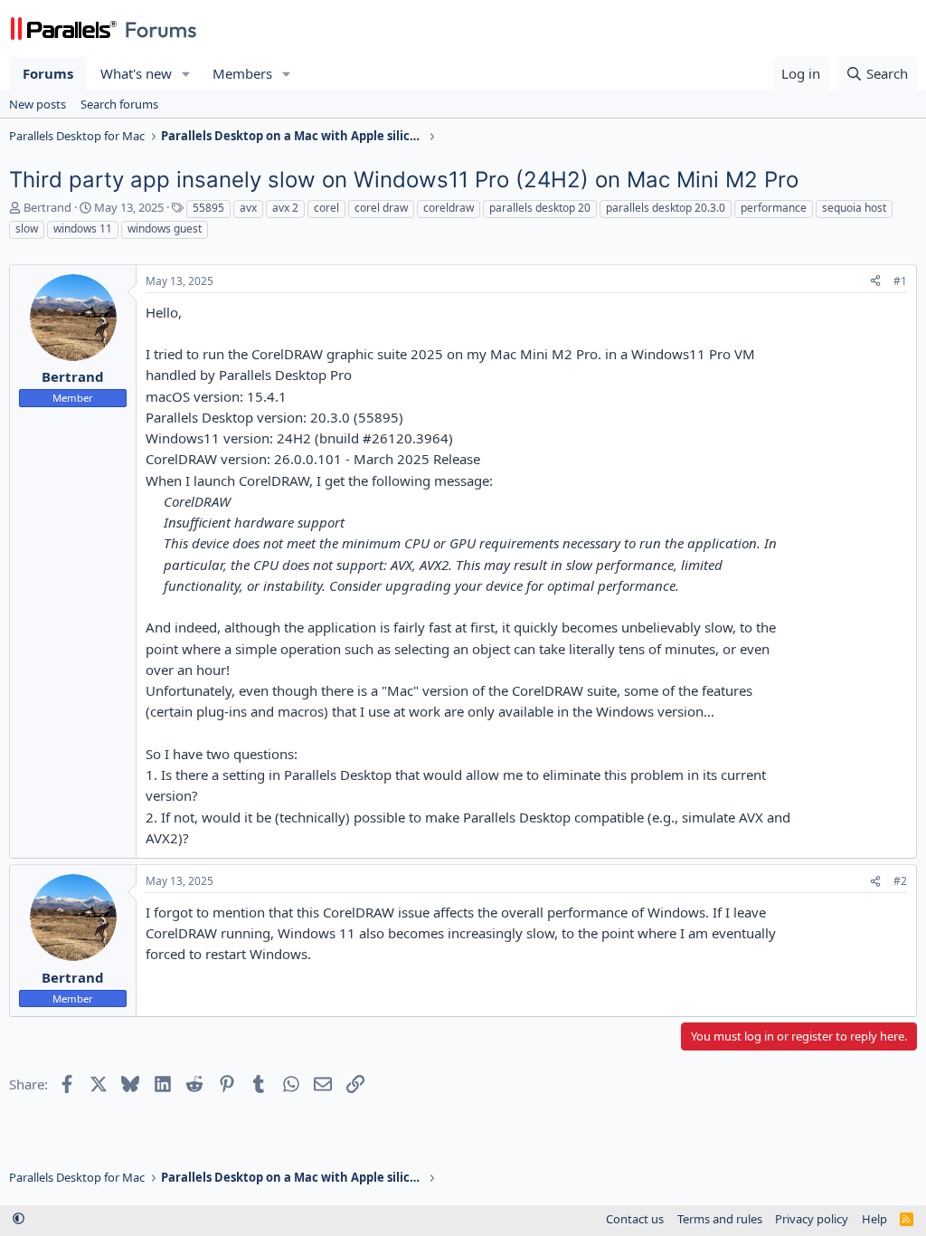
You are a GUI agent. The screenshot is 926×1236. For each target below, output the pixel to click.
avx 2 (285, 207)
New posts (37, 104)
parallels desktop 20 (540, 207)
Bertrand (47, 207)
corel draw (381, 207)
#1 (900, 281)
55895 (208, 207)
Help (874, 1219)
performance (774, 207)
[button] (186, 73)
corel (326, 207)
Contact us (635, 1219)
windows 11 (82, 228)
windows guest (165, 228)
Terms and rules (719, 1219)
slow (26, 228)
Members (242, 73)
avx (248, 207)
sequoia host (854, 207)
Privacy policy (811, 1219)
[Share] (875, 281)
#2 (900, 881)
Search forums (119, 104)
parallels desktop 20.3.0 (665, 207)
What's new (136, 73)
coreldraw (448, 207)
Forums (48, 73)
